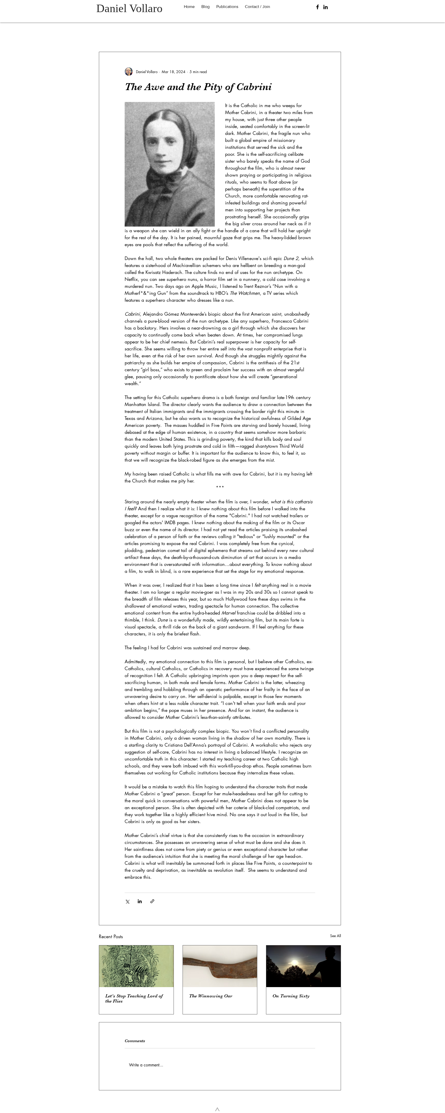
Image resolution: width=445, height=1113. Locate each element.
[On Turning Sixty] (303, 966)
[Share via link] (152, 901)
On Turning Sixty (291, 995)
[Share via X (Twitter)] (127, 901)
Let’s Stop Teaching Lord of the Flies (133, 998)
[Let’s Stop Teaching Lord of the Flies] (136, 966)
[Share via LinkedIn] (139, 901)
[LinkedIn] (325, 7)
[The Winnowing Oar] (220, 966)
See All (335, 935)
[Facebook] (317, 7)
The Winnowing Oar (210, 995)
